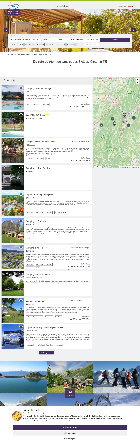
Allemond (30, 224)
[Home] (13, 5)
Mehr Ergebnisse (46, 353)
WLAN (63, 45)
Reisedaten (42, 36)
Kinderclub (70, 45)
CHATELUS (31, 145)
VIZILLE (29, 92)
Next (133, 30)
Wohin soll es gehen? (15, 36)
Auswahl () (122, 6)
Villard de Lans (32, 331)
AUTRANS (30, 251)
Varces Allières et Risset (34, 278)
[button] (101, 125)
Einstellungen (70, 438)
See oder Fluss (29, 45)
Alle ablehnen (70, 433)
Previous (6, 30)
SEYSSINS (30, 171)
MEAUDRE (30, 304)
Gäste (91, 36)
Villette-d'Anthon (32, 198)
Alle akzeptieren (70, 427)
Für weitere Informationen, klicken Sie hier (74, 421)
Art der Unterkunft (74, 36)
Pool (21, 45)
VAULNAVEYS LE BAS (34, 118)
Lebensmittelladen (52, 45)
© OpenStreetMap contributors (130, 167)
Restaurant (40, 45)
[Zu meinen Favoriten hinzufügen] (21, 88)
